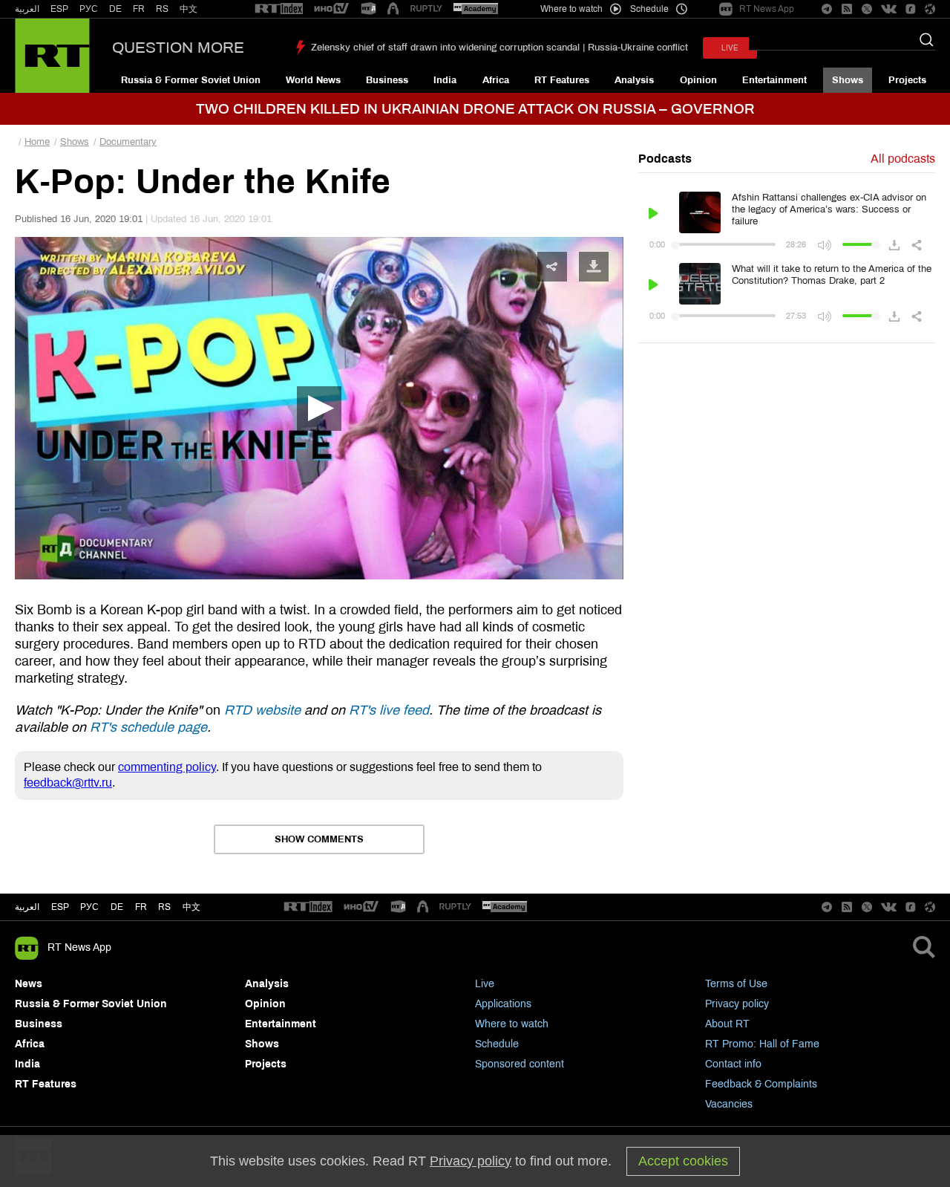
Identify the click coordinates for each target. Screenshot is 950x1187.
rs (164, 907)
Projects (907, 80)
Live (484, 983)
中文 (188, 9)
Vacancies (729, 1104)
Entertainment (774, 80)
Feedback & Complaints (761, 1084)
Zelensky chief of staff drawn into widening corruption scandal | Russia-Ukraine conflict (499, 47)
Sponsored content (519, 1064)
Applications (503, 1003)
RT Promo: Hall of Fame (762, 1044)
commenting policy (167, 767)
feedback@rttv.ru (68, 782)
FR (139, 9)
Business (387, 80)
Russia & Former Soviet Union (191, 80)
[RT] (279, 9)
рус (89, 907)
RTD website (262, 710)
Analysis (634, 80)
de (117, 907)
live (729, 48)
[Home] (52, 56)
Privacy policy (737, 1003)
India (444, 80)
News (28, 983)
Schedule (497, 1044)
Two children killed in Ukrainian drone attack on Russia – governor (475, 109)
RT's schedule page (148, 727)
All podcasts (903, 158)
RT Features (561, 80)
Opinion (698, 80)
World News (313, 80)
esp (60, 907)
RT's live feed (389, 710)
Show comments (319, 839)
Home (37, 142)
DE (115, 9)
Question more (178, 47)
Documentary (128, 142)
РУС (88, 9)
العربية (27, 9)
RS (162, 9)
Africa (495, 80)
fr (141, 907)
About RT (727, 1024)
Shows (847, 80)
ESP (59, 9)
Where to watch (511, 1024)
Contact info (733, 1064)
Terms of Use (736, 983)
